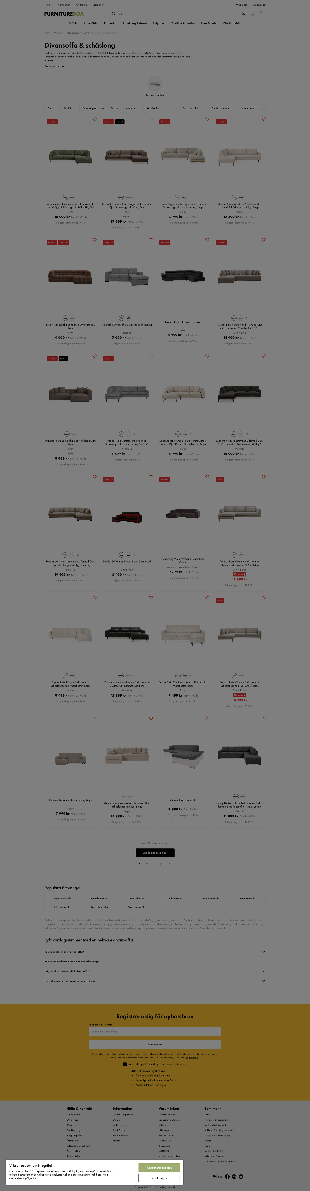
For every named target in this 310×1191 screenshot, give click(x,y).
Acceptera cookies (159, 1168)
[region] (94, 1172)
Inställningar (159, 1178)
